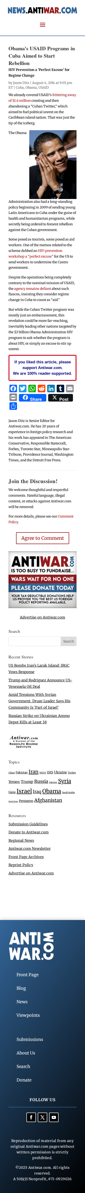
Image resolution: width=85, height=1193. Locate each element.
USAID (43, 87)
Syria (64, 780)
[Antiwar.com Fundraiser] (42, 607)
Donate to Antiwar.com (28, 832)
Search (23, 1066)
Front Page (27, 974)
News (22, 1001)
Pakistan (22, 772)
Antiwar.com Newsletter (29, 848)
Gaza (12, 792)
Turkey (72, 772)
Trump (27, 781)
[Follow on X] (42, 1117)
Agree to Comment (42, 538)
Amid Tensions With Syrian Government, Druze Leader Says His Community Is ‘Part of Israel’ (39, 701)
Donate (24, 1080)
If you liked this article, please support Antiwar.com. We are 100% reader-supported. (42, 368)
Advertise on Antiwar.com (42, 617)
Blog (21, 988)
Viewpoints (28, 1015)
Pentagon (26, 801)
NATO (42, 772)
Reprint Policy (20, 865)
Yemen (14, 782)
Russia (41, 781)
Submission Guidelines (28, 824)
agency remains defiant (33, 289)
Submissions (30, 1039)
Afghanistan (48, 800)
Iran (33, 771)
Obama (31, 87)
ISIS (50, 772)
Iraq (37, 791)
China (11, 772)
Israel (24, 791)
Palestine (53, 782)
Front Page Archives (26, 857)
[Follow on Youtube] (54, 1117)
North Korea (13, 801)
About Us (26, 1053)
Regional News (21, 840)
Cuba (20, 87)
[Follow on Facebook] (31, 1117)
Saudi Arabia (68, 792)
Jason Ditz (21, 83)
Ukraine (60, 772)
